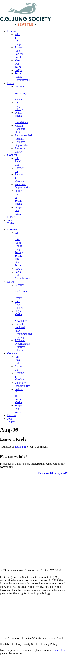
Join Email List (18, 161)
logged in (20, 446)
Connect (12, 154)
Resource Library (20, 150)
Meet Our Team (18, 63)
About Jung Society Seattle (19, 52)
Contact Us (58, 650)
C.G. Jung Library (19, 106)
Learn (10, 83)
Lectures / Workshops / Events (21, 93)
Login (65, 1)
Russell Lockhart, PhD (20, 129)
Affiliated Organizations (22, 143)
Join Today (11, 222)
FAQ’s (18, 70)
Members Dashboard (44, 1)
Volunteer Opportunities (22, 186)
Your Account (20, 1)
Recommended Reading (23, 137)
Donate (11, 216)
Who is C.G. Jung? (18, 39)
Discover (12, 31)
